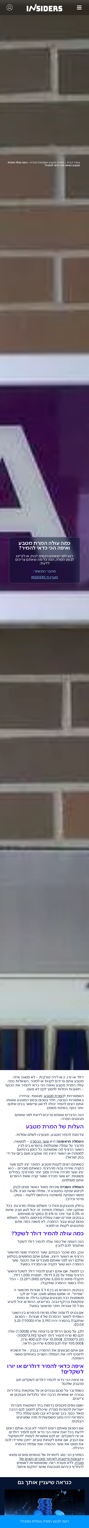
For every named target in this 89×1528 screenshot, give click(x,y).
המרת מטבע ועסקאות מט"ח (47, 162)
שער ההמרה (39, 1142)
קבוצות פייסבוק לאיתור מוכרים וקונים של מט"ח (51, 1461)
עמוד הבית (73, 162)
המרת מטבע (54, 1096)
